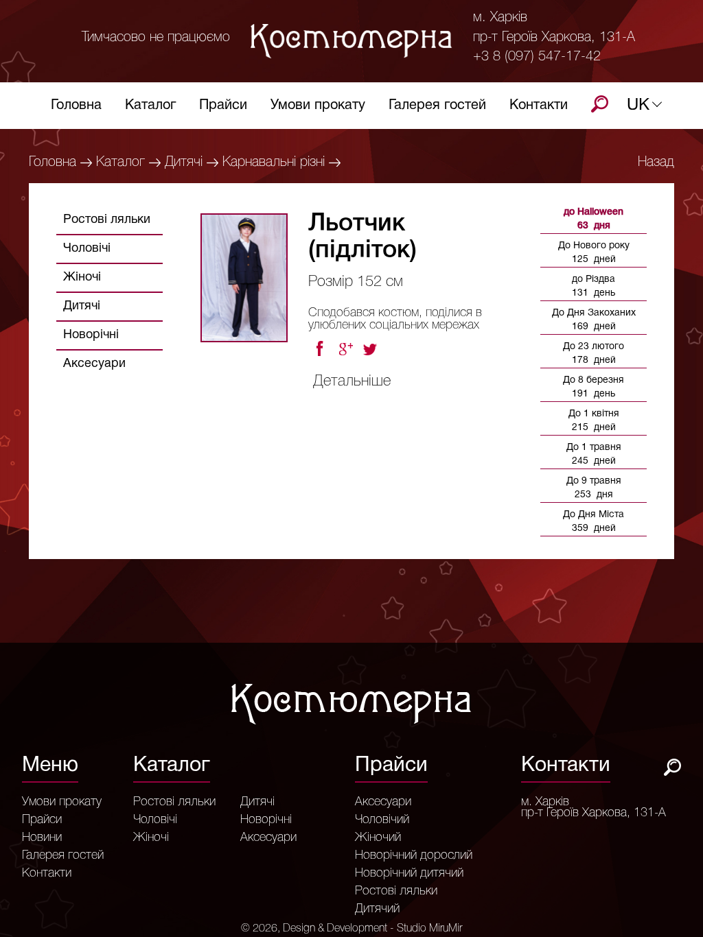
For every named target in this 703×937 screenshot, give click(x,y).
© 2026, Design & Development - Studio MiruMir (351, 929)
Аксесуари (94, 364)
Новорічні (91, 335)
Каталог (150, 105)
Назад (656, 162)
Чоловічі (87, 248)
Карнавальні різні (273, 162)
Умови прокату (317, 105)
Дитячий (377, 908)
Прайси (223, 105)
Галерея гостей (437, 105)
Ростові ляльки (106, 220)
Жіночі (82, 277)
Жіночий (378, 837)
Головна (76, 105)
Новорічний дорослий (413, 855)
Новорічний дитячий (409, 873)
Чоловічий (382, 819)
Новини (42, 837)
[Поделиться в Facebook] (319, 349)
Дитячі (184, 162)
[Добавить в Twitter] (371, 349)
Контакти (538, 105)
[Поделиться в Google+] (345, 349)
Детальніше (352, 381)
